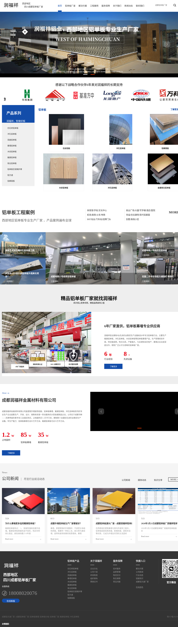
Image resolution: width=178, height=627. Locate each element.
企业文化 (94, 569)
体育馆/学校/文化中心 (97, 210)
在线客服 (11, 601)
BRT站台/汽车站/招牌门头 (99, 219)
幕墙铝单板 (12, 146)
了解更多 (113, 367)
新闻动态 (128, 6)
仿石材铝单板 (12, 128)
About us (5, 393)
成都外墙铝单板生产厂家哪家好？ (66, 523)
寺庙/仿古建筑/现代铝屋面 (138, 215)
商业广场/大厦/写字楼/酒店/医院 (140, 210)
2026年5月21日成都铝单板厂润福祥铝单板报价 (159, 523)
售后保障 (116, 578)
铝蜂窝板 (11, 181)
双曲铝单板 (12, 140)
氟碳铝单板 (12, 157)
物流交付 (116, 575)
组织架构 (94, 578)
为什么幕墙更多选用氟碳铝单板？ (20, 523)
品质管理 (116, 572)
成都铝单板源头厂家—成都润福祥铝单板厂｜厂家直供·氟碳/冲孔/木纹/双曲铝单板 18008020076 (114, 523)
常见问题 (116, 582)
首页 (60, 6)
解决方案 (83, 6)
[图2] (89, 13)
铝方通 (10, 175)
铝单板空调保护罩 (14, 169)
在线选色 (139, 587)
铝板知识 (139, 578)
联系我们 (140, 6)
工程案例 (94, 6)
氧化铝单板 (12, 163)
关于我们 (117, 6)
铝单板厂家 (70, 6)
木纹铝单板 (12, 152)
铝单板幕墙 (34, 617)
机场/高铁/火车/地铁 (96, 215)
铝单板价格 (44, 617)
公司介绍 (94, 572)
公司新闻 (139, 572)
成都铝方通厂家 (142, 582)
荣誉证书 (94, 582)
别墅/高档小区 (132, 219)
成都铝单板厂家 (22, 617)
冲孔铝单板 (12, 134)
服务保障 (106, 6)
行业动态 (139, 575)
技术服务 (116, 569)
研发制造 (94, 575)
